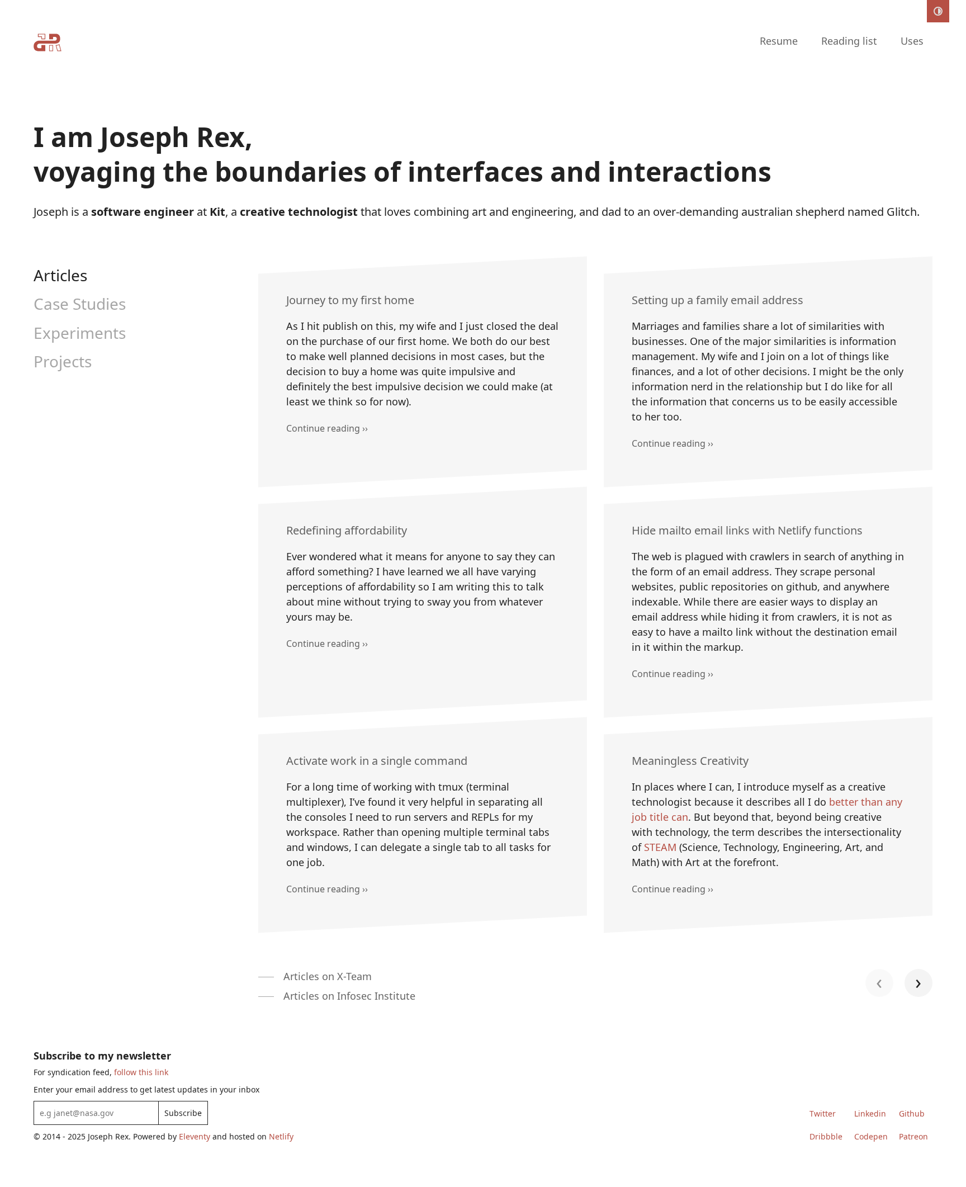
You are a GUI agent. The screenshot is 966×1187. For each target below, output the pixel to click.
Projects (63, 361)
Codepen (871, 1136)
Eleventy (194, 1136)
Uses (912, 41)
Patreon (913, 1136)
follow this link (141, 1072)
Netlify (281, 1136)
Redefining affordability (346, 530)
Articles (60, 275)
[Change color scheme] (938, 11)
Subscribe (183, 1113)
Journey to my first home (350, 300)
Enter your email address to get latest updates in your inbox (146, 1089)
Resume (779, 41)
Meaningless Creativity (690, 760)
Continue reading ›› (327, 428)
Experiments (80, 332)
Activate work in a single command (376, 760)
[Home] (47, 44)
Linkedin (870, 1113)
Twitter (822, 1113)
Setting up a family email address (717, 300)
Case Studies (80, 303)
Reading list (849, 41)
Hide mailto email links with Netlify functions (747, 530)
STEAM (660, 847)
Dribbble (825, 1136)
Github (912, 1113)
